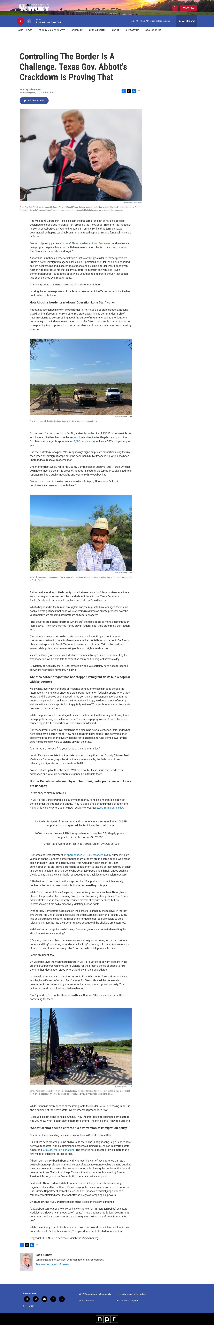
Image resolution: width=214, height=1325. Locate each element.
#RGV (66, 833)
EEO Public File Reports (127, 1301)
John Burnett (35, 89)
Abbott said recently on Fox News (91, 243)
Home (20, 30)
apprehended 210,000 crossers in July (89, 854)
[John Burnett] (26, 1262)
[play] (20, 21)
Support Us (132, 30)
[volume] (29, 21)
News (29, 30)
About (115, 30)
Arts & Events (97, 30)
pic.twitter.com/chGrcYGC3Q (86, 837)
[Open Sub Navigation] (34, 30)
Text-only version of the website (132, 1294)
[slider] (33, 21)
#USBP (123, 821)
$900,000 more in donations (59, 1149)
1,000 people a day (84, 441)
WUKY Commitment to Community (95, 1294)
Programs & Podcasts (52, 30)
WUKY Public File (86, 1301)
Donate (189, 7)
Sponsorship (153, 30)
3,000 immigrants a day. (110, 807)
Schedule (77, 30)
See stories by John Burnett (52, 1264)
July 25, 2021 (112, 843)
